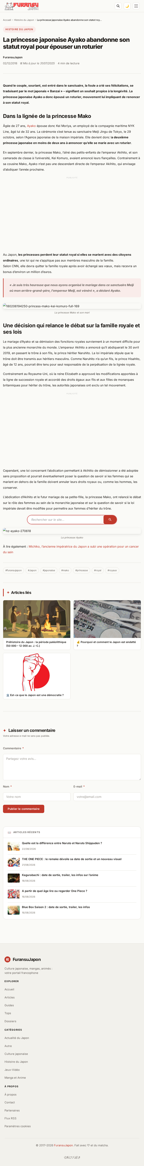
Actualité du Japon (16, 1038)
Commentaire (13, 748)
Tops (7, 1013)
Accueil (7, 20)
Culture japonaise (16, 1054)
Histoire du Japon (24, 20)
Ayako (32, 126)
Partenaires (12, 1110)
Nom (7, 786)
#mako (65, 570)
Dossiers (10, 1021)
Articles (9, 997)
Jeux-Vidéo (12, 1070)
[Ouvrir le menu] (136, 6)
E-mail (79, 786)
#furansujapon (13, 570)
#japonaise (49, 570)
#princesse (81, 570)
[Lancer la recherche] (110, 519)
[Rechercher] (118, 6)
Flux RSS (10, 1118)
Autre (8, 1046)
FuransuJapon (63, 1145)
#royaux (112, 570)
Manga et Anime (15, 1077)
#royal (97, 570)
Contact (9, 1102)
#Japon (32, 570)
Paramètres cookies (17, 1126)
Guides (9, 1005)
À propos (10, 1094)
